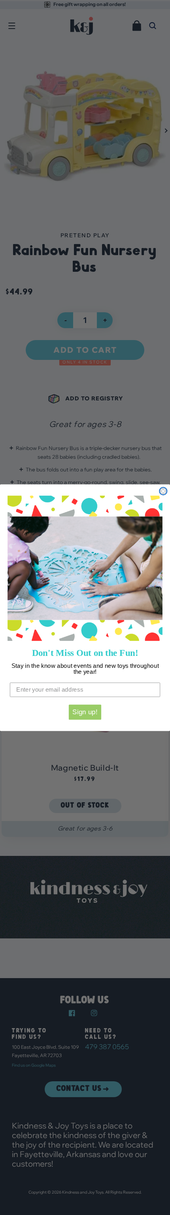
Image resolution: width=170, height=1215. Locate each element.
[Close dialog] (163, 491)
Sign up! (84, 711)
